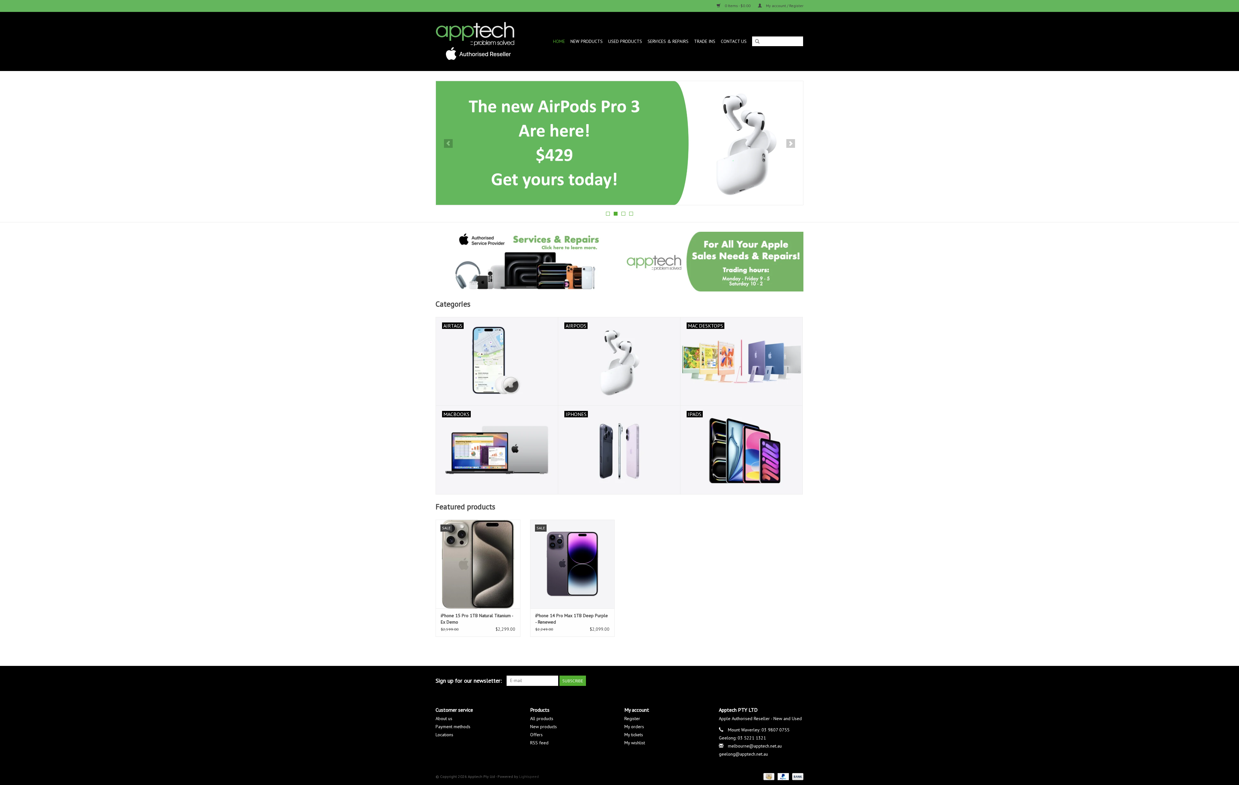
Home (559, 41)
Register (632, 718)
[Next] (790, 143)
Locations (444, 735)
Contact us (734, 41)
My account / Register (784, 5)
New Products (586, 41)
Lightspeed (529, 776)
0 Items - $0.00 (737, 5)
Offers (536, 735)
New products (543, 726)
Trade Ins (704, 41)
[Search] (757, 41)
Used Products (625, 41)
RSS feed (539, 743)
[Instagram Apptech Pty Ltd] (798, 681)
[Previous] (448, 143)
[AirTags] (619, 143)
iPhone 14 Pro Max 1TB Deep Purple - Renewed (571, 619)
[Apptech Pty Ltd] (479, 41)
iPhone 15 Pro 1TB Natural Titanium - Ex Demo (477, 619)
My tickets (633, 735)
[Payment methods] (768, 776)
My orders (634, 726)
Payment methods (453, 726)
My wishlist (634, 743)
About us (444, 718)
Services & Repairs (668, 41)
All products (541, 718)
